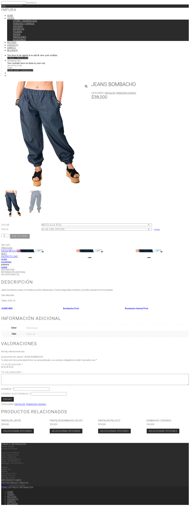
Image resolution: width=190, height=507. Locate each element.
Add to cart (20, 236)
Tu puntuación (12, 364)
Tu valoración (12, 372)
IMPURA (8, 10)
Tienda (10, 494)
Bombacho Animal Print (136, 308)
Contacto (12, 499)
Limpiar (157, 229)
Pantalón (110, 93)
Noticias (11, 496)
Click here (5, 485)
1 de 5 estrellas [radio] (2, 367)
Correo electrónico (16, 394)
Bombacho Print (71, 308)
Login (3, 5)
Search (32, 3)
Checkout (26, 70)
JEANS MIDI (7, 308)
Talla (5, 229)
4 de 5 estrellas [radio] (10, 367)
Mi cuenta (12, 504)
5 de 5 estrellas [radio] (12, 367)
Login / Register (17, 58)
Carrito (11, 501)
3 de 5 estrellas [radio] (7, 367)
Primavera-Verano (126, 93)
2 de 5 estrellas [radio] (5, 367)
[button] (86, 86)
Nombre (7, 389)
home (10, 492)
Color (5, 225)
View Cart (13, 70)
